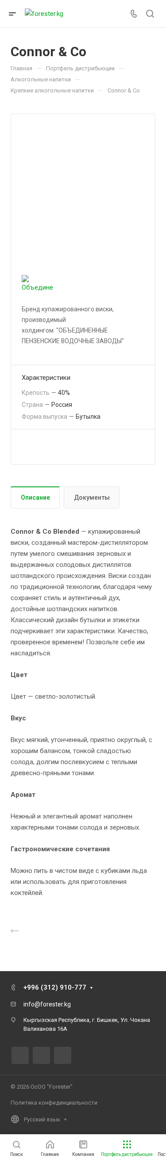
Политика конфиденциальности (54, 1102)
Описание (35, 497)
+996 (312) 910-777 (54, 987)
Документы (92, 497)
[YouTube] (62, 1055)
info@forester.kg (47, 1004)
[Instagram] (41, 1055)
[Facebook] (20, 1055)
